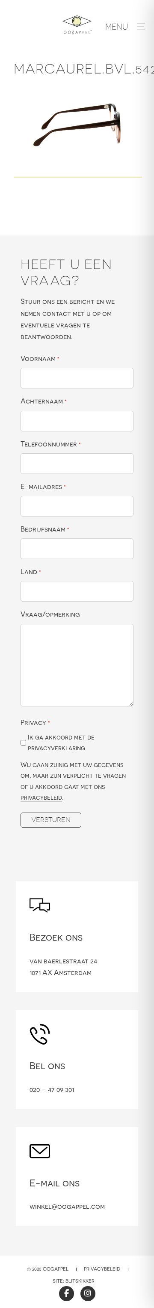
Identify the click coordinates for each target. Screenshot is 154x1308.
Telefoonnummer (51, 444)
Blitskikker (80, 1281)
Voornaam (40, 358)
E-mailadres (43, 486)
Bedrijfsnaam (45, 529)
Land (31, 571)
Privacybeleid (102, 1268)
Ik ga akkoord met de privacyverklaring (61, 742)
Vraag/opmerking (50, 614)
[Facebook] (66, 1293)
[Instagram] (87, 1293)
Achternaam (44, 401)
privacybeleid (41, 797)
